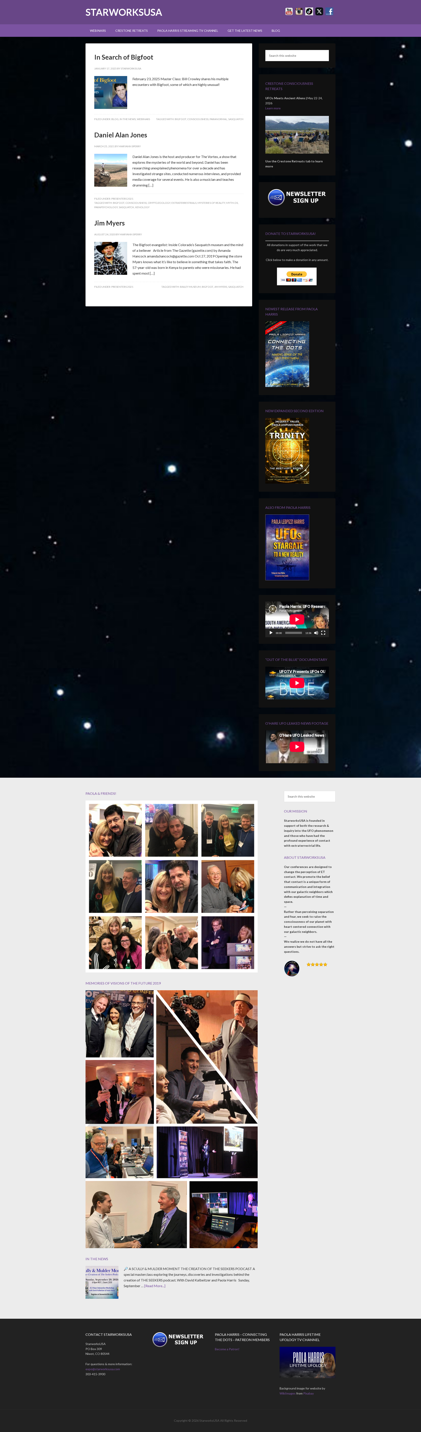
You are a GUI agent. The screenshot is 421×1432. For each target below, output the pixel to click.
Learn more (273, 108)
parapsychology (106, 207)
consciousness (198, 119)
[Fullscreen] (323, 633)
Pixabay (308, 1393)
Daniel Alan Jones (120, 135)
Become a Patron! (227, 1349)
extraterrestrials (183, 202)
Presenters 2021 (122, 198)
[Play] (271, 633)
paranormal (218, 119)
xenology (142, 207)
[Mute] (316, 633)
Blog (115, 119)
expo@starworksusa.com (103, 1369)
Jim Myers (109, 223)
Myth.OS (232, 202)
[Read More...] (154, 1286)
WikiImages (288, 1393)
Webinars (143, 119)
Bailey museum (190, 286)
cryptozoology (159, 202)
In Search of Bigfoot (123, 57)
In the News (128, 119)
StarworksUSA (124, 12)
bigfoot (180, 119)
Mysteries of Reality (211, 202)
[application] (297, 619)
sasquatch (235, 119)
